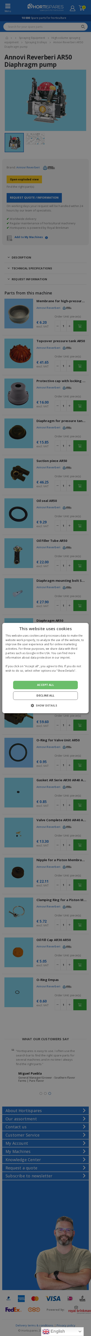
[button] (45, 705)
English (57, 1331)
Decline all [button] (45, 695)
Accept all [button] (45, 685)
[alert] (45, 668)
